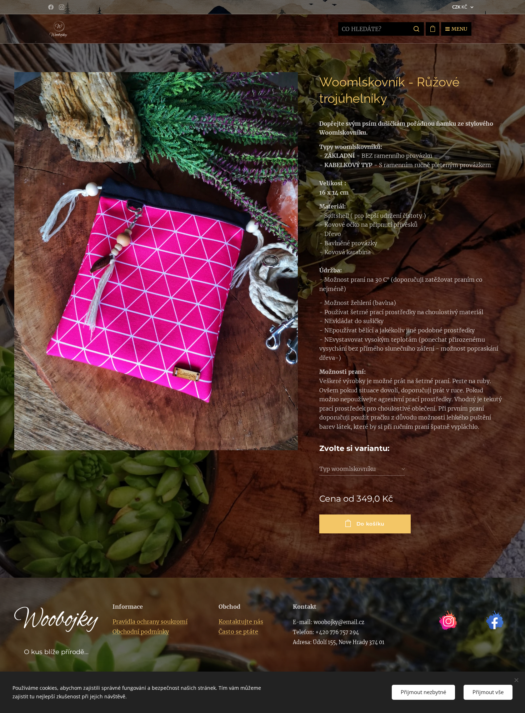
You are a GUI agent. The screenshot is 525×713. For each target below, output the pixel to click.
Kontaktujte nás (241, 621)
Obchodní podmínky (140, 631)
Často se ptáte (238, 631)
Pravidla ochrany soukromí (150, 621)
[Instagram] (61, 7)
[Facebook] (50, 7)
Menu (459, 29)
